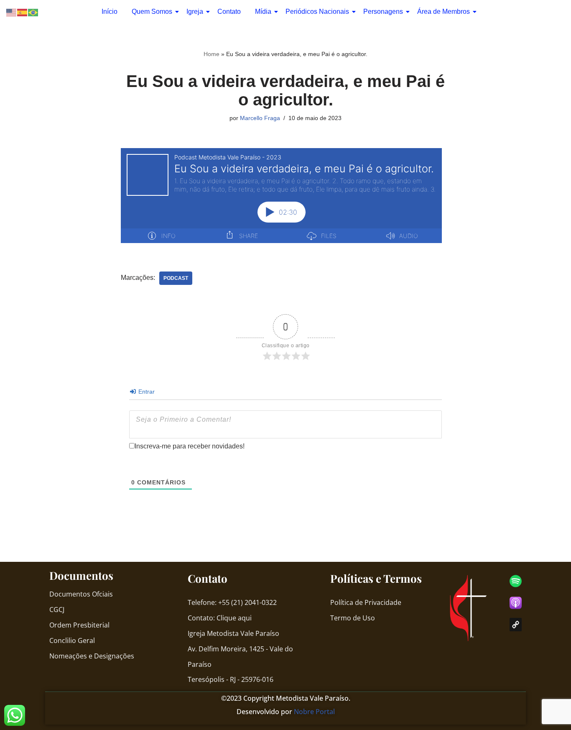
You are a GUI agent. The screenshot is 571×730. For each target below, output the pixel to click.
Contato (229, 11)
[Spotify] (516, 581)
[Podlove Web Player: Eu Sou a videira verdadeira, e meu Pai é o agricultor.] (281, 195)
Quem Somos (152, 11)
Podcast (175, 278)
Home (211, 54)
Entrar (146, 391)
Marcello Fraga (260, 118)
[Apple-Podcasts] (516, 603)
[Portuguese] (33, 11)
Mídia (263, 11)
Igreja (194, 11)
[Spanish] (22, 11)
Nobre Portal (314, 711)
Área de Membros (443, 11)
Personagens (383, 11)
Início (109, 11)
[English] (11, 11)
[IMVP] (516, 624)
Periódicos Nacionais (317, 11)
